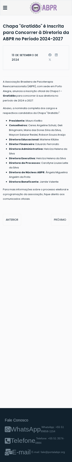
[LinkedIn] (56, 55)
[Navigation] (5, 8)
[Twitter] (50, 60)
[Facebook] (50, 55)
